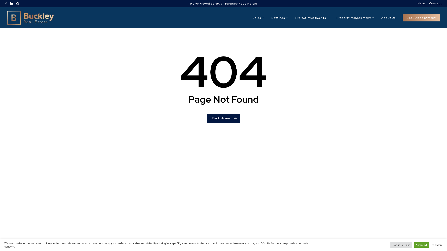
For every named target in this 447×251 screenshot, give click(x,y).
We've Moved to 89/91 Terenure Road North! (223, 3)
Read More (436, 245)
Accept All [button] (421, 245)
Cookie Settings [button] (401, 245)
